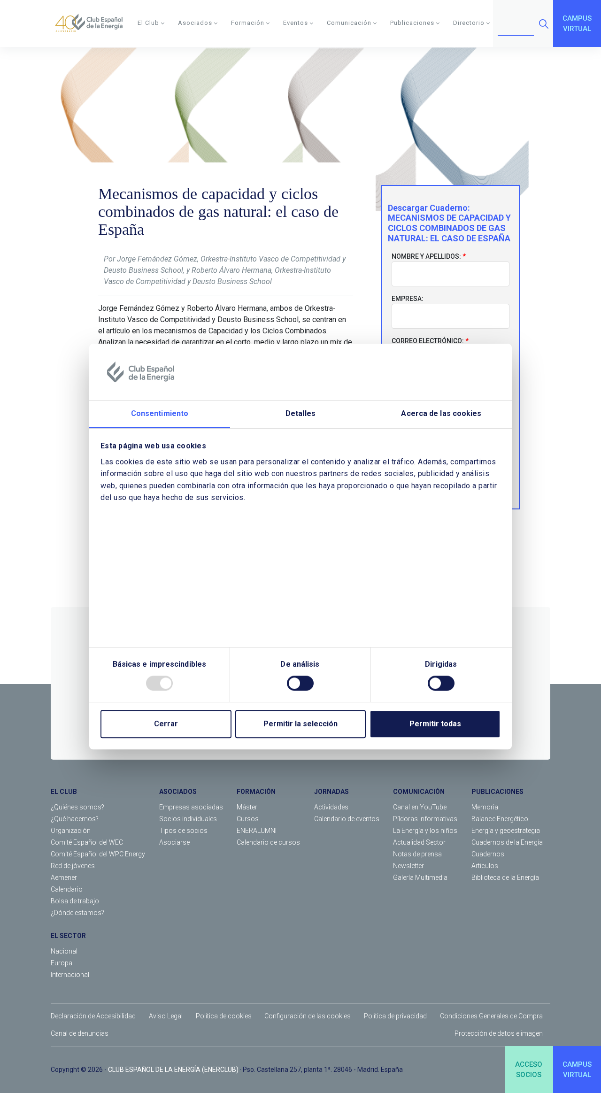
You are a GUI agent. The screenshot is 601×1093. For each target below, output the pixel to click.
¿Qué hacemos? (75, 819)
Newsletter (408, 866)
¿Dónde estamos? (77, 912)
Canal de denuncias (79, 1033)
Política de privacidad (395, 1016)
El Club (148, 22)
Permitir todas (435, 723)
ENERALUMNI (257, 830)
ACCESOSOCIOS (528, 1069)
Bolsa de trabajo (75, 901)
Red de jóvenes (73, 866)
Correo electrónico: (428, 341)
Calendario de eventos (346, 819)
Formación (247, 22)
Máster (247, 807)
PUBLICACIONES (497, 791)
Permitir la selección (300, 723)
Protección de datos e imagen (499, 1033)
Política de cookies (224, 1016)
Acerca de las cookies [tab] (441, 413)
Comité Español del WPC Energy (98, 854)
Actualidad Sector (419, 842)
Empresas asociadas (191, 807)
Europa (61, 963)
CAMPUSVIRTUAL (577, 23)
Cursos (248, 819)
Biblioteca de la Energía (505, 877)
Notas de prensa (417, 854)
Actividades (331, 807)
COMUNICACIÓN (419, 791)
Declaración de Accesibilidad (93, 1016)
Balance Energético (499, 819)
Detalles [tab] (300, 413)
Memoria (484, 807)
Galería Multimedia (420, 877)
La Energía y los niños (425, 830)
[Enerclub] (92, 23)
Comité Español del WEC (87, 842)
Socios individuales (188, 819)
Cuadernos (487, 854)
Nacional (64, 951)
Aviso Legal (166, 1016)
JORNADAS (331, 791)
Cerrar (166, 723)
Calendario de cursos (268, 842)
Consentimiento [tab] (159, 413)
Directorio (469, 22)
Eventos (295, 22)
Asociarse (174, 842)
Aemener (64, 877)
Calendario (67, 889)
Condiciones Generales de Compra (491, 1016)
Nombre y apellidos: (426, 256)
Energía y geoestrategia (505, 830)
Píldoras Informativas (425, 819)
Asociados (195, 22)
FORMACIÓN (256, 791)
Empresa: (408, 298)
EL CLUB (64, 791)
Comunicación (349, 22)
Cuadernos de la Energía (507, 842)
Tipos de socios (183, 830)
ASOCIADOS (178, 791)
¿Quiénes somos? (77, 807)
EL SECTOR (68, 935)
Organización (71, 830)
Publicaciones (412, 22)
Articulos (484, 866)
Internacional (70, 974)
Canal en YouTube (420, 807)
